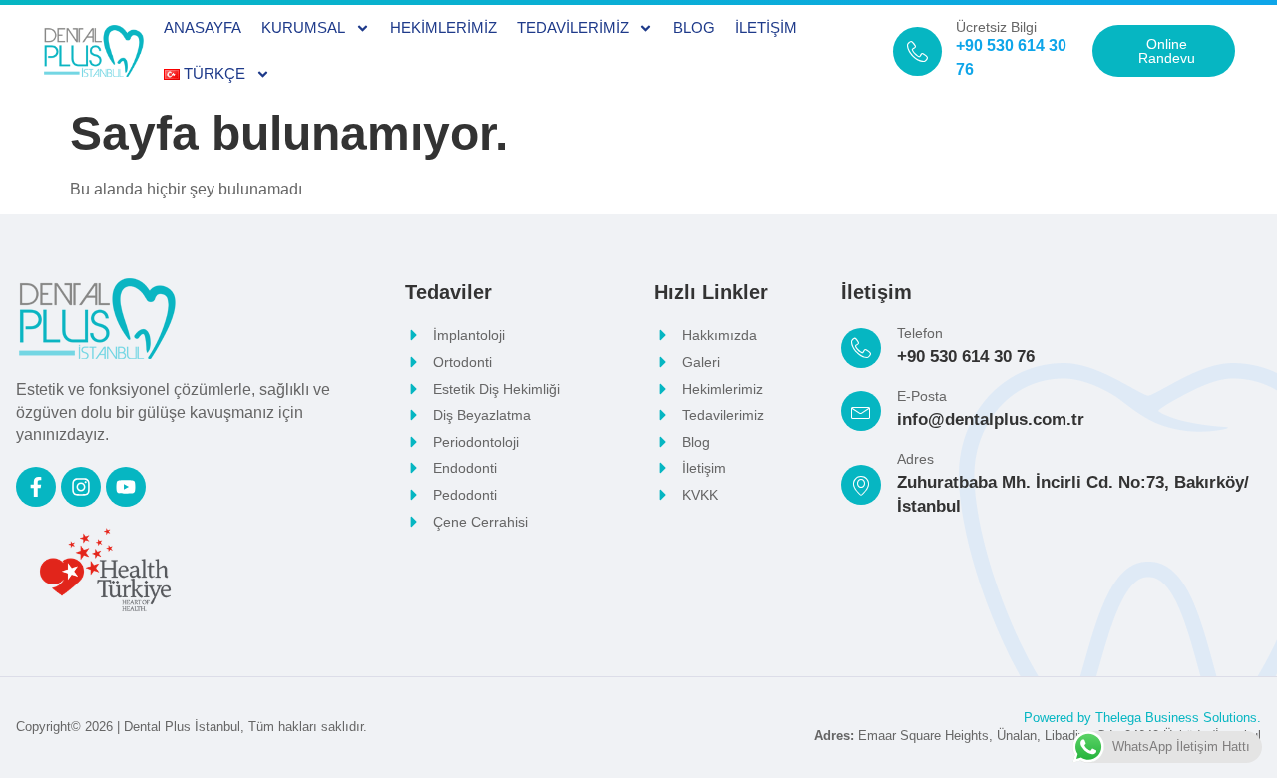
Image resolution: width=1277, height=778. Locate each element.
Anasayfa (202, 27)
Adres (915, 459)
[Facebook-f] (36, 487)
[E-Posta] (861, 411)
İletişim (766, 27)
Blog (694, 27)
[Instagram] (81, 487)
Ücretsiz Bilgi (996, 27)
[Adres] (861, 485)
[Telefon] (861, 348)
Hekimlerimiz (443, 27)
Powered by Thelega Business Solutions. (1142, 717)
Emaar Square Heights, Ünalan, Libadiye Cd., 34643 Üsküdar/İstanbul (1037, 735)
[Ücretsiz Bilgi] (917, 51)
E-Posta (922, 396)
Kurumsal (303, 27)
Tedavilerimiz (573, 27)
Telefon (920, 333)
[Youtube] (126, 487)
